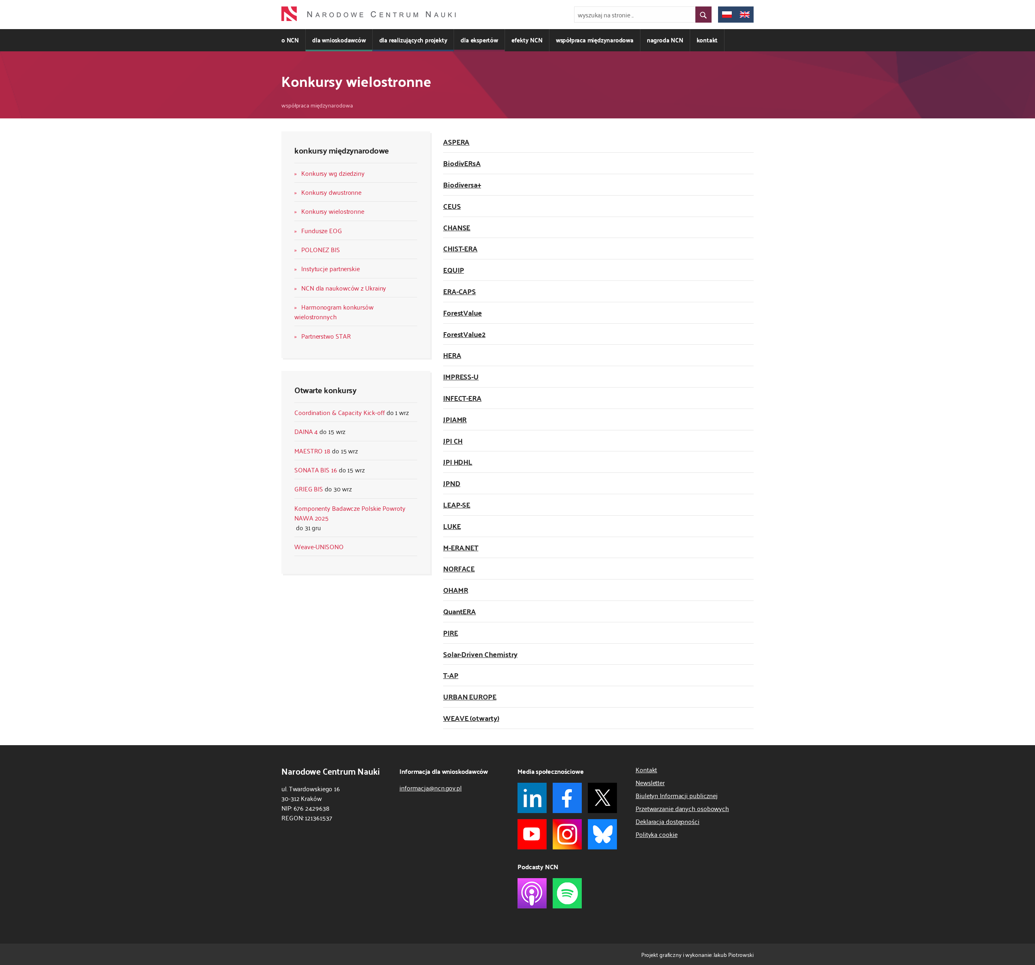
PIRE (450, 632)
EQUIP (453, 269)
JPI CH (453, 440)
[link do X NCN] (602, 798)
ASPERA (456, 141)
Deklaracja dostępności (667, 821)
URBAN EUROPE (469, 696)
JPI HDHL (457, 461)
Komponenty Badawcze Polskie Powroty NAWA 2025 (350, 512)
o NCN (290, 40)
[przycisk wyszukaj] (703, 14)
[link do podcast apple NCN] (532, 893)
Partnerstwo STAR (326, 335)
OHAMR (455, 589)
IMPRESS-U (461, 376)
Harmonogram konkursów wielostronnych (334, 311)
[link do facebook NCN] (567, 798)
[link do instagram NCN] (567, 834)
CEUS (452, 206)
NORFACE (459, 568)
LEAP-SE (456, 504)
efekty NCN (527, 40)
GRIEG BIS (308, 488)
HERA (452, 355)
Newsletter (650, 782)
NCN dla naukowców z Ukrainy (343, 287)
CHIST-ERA (460, 248)
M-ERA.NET (460, 547)
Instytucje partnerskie (330, 268)
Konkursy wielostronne (332, 211)
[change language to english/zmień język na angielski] (745, 14)
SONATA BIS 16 (315, 469)
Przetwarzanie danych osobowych (682, 808)
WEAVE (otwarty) (471, 718)
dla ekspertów (479, 40)
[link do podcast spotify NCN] (567, 893)
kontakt (707, 40)
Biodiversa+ (462, 184)
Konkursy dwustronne (331, 192)
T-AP (450, 675)
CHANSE (456, 227)
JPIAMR (455, 419)
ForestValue (462, 312)
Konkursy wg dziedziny (333, 173)
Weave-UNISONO (319, 546)
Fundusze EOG (321, 230)
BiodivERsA (462, 163)
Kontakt (646, 769)
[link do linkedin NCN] (532, 798)
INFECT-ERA (462, 398)
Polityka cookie (657, 834)
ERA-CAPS (459, 291)
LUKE (452, 526)
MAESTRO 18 (312, 450)
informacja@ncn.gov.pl (430, 787)
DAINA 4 (306, 431)
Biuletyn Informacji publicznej (677, 795)
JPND (451, 483)
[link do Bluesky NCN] (602, 834)
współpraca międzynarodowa (595, 40)
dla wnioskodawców (339, 40)
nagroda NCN (665, 40)
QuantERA (459, 611)
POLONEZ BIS (320, 249)
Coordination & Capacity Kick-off (339, 412)
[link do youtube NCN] (532, 834)
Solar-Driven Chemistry (480, 654)
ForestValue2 (464, 334)
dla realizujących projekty (413, 40)
